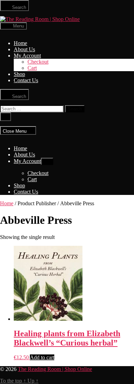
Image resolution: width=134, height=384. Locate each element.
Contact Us (26, 80)
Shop (19, 74)
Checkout (37, 62)
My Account (27, 55)
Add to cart (42, 357)
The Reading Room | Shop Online (55, 369)
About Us (24, 49)
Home (20, 43)
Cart (32, 68)
